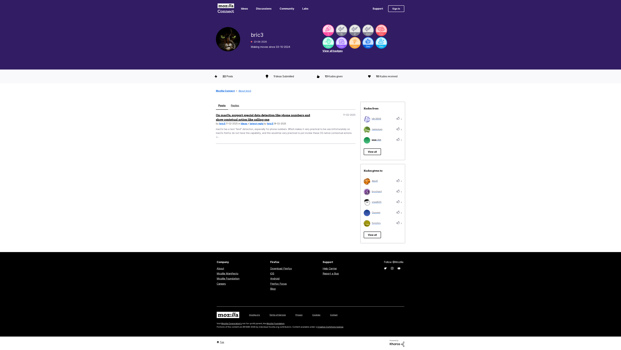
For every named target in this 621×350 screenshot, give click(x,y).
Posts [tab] (222, 105)
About (220, 268)
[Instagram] (392, 268)
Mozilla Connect (226, 8)
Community (287, 8)
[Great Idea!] (355, 43)
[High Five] (381, 30)
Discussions (264, 8)
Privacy (299, 315)
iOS (272, 273)
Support (378, 8)
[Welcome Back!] (328, 43)
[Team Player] (368, 43)
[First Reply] (368, 30)
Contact (334, 315)
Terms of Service (277, 315)
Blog (273, 288)
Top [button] (222, 342)
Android (275, 278)
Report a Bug (331, 273)
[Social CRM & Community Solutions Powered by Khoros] (397, 343)
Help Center (330, 268)
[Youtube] (399, 268)
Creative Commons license (330, 327)
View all (372, 151)
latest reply (257, 123)
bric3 (222, 123)
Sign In (396, 8)
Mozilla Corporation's (231, 323)
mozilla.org (254, 315)
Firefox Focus (278, 283)
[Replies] (341, 30)
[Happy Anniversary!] (328, 30)
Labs (305, 8)
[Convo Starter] (341, 43)
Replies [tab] (235, 105)
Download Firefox (281, 268)
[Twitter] (385, 268)
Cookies (316, 315)
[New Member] (381, 43)
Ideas (244, 8)
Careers (221, 283)
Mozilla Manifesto (227, 273)
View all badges (332, 50)
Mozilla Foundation (228, 278)
